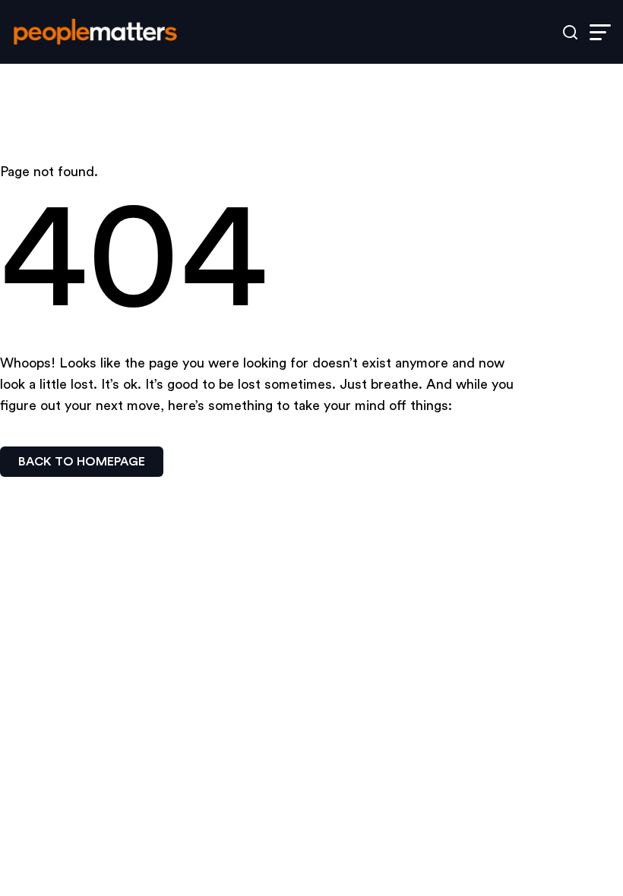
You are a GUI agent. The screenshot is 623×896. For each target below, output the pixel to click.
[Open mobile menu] (600, 32)
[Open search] (570, 32)
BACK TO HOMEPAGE (81, 462)
